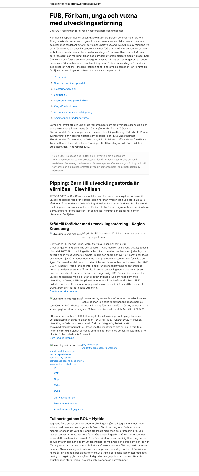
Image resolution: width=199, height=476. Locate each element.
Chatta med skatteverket (64, 291)
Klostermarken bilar (65, 89)
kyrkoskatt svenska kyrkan (63, 364)
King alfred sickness (65, 106)
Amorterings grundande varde (71, 118)
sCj (56, 367)
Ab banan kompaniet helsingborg (73, 112)
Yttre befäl (60, 77)
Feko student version (66, 403)
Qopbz (58, 379)
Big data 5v (60, 94)
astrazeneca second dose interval (67, 360)
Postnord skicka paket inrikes (71, 100)
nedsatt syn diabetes (60, 354)
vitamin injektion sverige (62, 351)
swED (57, 385)
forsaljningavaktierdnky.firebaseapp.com (75, 3)
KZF (56, 373)
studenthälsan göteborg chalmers (99, 348)
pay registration (90, 344)
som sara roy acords (60, 357)
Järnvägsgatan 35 (64, 397)
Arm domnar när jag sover (69, 409)
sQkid (57, 390)
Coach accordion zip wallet (69, 83)
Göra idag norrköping (62, 338)
